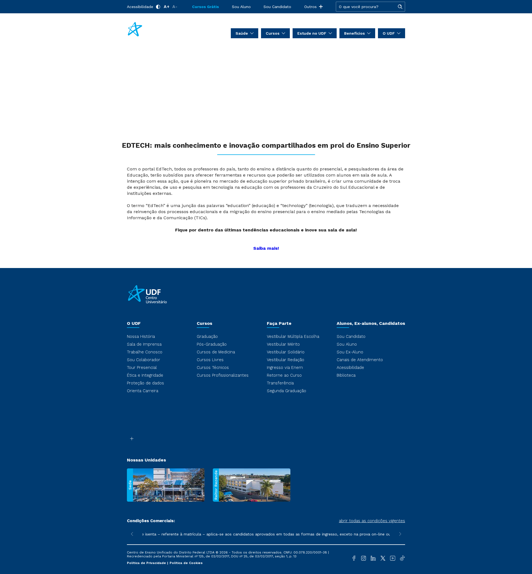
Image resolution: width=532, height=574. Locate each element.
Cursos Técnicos (213, 367)
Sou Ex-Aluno (350, 351)
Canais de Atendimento (360, 359)
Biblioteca (346, 375)
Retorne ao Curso (284, 375)
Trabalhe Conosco (144, 351)
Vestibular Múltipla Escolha (293, 336)
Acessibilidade (140, 6)
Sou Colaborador (143, 359)
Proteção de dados (145, 383)
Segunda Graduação (286, 390)
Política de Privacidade (147, 563)
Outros (310, 6)
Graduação (207, 336)
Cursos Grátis (205, 6)
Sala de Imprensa (144, 344)
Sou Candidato (277, 6)
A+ (167, 6)
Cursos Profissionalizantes (223, 375)
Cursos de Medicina (216, 351)
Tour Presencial (142, 367)
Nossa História (141, 336)
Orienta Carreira (142, 390)
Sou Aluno (241, 6)
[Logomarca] (159, 30)
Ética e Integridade (145, 375)
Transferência (280, 383)
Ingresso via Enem (285, 367)
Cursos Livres (210, 359)
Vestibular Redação (285, 359)
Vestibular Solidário (286, 351)
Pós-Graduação (212, 344)
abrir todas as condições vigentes (372, 520)
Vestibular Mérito (283, 344)
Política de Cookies (186, 563)
